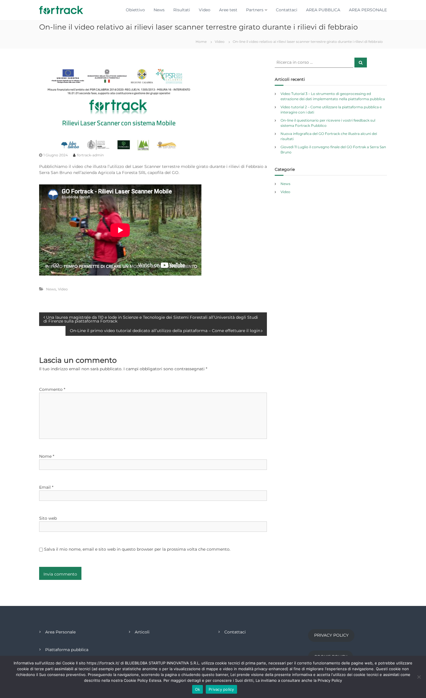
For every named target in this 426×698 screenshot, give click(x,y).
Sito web (48, 518)
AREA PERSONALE (368, 9)
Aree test (228, 9)
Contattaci (286, 9)
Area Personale (60, 632)
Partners (254, 9)
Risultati (181, 9)
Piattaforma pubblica (66, 649)
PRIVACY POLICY (331, 635)
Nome (46, 456)
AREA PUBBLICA (323, 9)
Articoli (142, 632)
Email (46, 487)
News (159, 9)
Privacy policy (221, 689)
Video (204, 9)
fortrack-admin (90, 155)
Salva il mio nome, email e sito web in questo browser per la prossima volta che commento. (137, 549)
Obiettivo (135, 9)
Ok (197, 689)
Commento (52, 389)
